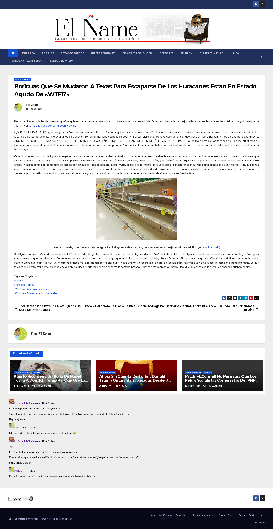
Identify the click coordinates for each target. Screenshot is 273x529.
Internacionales (103, 53)
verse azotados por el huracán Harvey (52, 125)
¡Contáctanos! (165, 515)
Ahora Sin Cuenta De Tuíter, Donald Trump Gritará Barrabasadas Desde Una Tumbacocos (136, 380)
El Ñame (19, 280)
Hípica (235, 53)
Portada (28, 53)
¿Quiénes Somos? (227, 515)
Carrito (242, 515)
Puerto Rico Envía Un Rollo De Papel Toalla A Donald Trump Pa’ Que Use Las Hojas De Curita (50, 380)
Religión (186, 53)
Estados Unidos (72, 53)
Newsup (51, 518)
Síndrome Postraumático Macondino (36, 293)
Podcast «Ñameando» (27, 61)
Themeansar (65, 518)
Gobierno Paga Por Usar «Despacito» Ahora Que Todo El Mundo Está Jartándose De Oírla (196, 308)
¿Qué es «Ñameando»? (203, 515)
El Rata (34, 104)
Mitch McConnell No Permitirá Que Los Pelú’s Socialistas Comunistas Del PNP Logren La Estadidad (220, 380)
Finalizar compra (257, 515)
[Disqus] (136, 437)
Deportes (167, 53)
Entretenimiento (211, 53)
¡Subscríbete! (182, 515)
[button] (262, 57)
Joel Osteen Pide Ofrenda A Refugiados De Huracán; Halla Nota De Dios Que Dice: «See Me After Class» (77, 308)
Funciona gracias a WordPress (23, 518)
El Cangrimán (42, 386)
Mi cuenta (260, 522)
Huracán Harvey (24, 284)
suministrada (211, 247)
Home (152, 515)
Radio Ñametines (61, 61)
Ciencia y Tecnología (137, 53)
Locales (48, 53)
